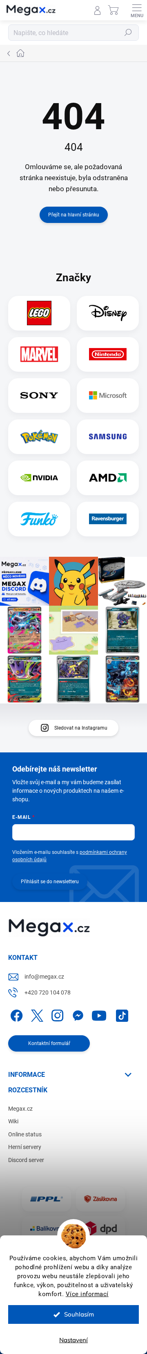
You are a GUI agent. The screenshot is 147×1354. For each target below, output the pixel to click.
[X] (36, 1014)
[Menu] (137, 10)
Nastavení (73, 1340)
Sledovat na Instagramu (80, 728)
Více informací (87, 1294)
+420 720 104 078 (47, 992)
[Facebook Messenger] (76, 1014)
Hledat (128, 32)
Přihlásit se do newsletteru (50, 881)
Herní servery (24, 1147)
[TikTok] (121, 1014)
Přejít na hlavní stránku (73, 215)
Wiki (13, 1121)
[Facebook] (15, 1014)
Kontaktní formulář (49, 1043)
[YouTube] (99, 1014)
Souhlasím (79, 1314)
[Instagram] (56, 1014)
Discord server (26, 1160)
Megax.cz (20, 1108)
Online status (25, 1134)
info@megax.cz (44, 976)
